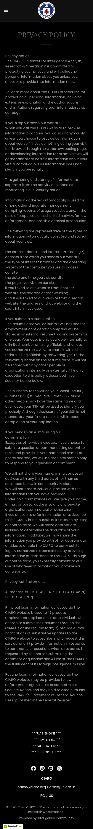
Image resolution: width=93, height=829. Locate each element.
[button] (8, 10)
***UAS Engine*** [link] (46, 733)
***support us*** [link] (46, 752)
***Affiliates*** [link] (46, 746)
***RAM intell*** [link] (46, 740)
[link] (46, 10)
